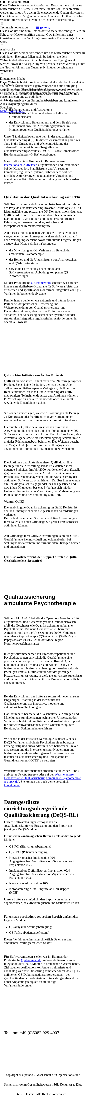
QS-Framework (41, 282)
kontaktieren (12, 785)
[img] (43, 12)
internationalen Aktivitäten (20, 165)
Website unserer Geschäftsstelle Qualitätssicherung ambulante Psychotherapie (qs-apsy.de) (42, 778)
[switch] (2, 45)
